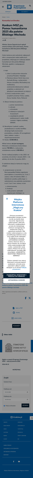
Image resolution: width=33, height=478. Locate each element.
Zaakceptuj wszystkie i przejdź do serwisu (16, 275)
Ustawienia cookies (16, 280)
